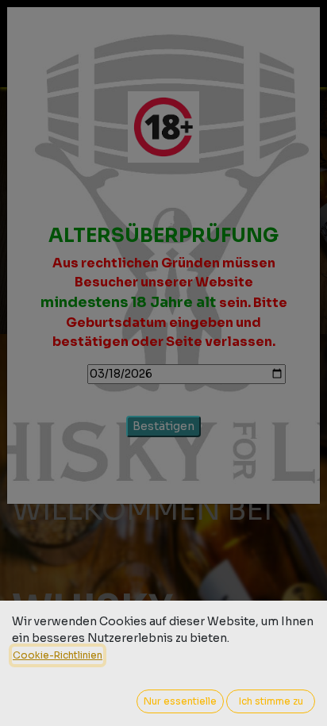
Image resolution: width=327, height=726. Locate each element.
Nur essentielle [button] (180, 701)
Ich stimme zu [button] (271, 701)
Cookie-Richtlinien (57, 655)
